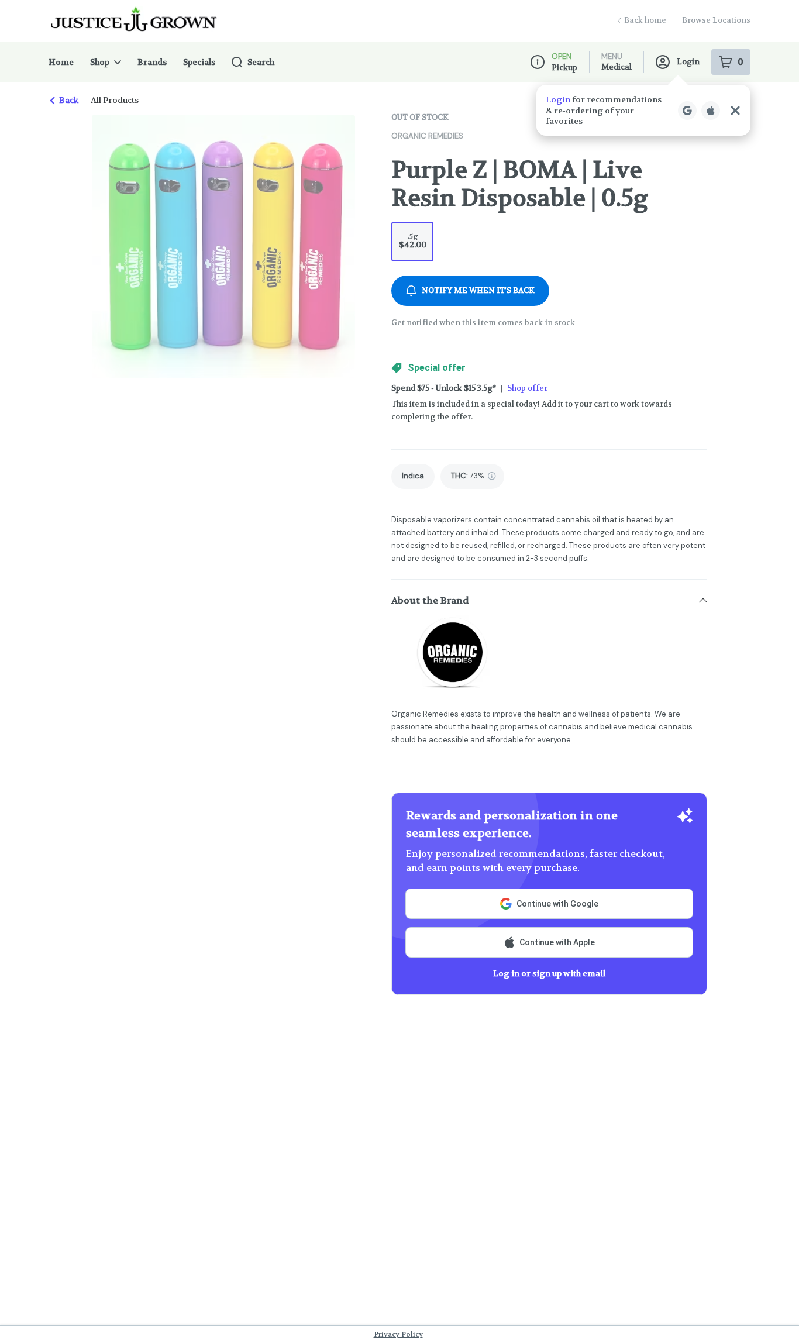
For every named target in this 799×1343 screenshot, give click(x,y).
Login (688, 62)
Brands (152, 62)
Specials (199, 62)
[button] (643, 110)
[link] (413, 476)
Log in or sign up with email (549, 973)
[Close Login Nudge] (735, 110)
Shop (99, 62)
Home (61, 62)
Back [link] (68, 100)
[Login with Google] (687, 110)
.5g (412, 241)
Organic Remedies (427, 136)
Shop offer (527, 388)
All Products (115, 100)
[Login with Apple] (710, 110)
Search (260, 62)
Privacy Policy (398, 1334)
